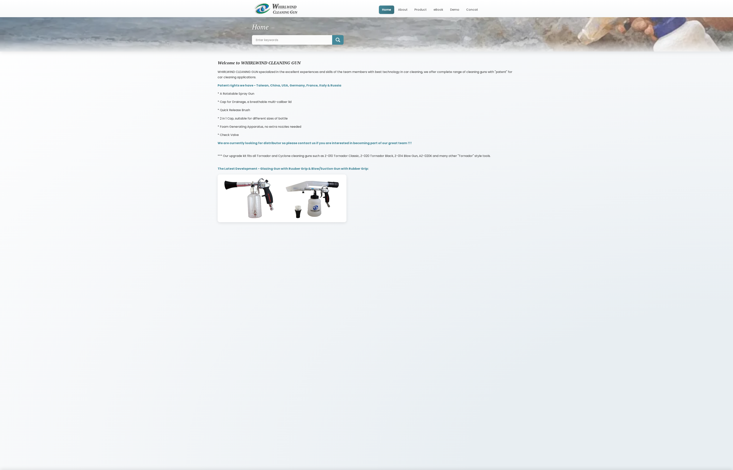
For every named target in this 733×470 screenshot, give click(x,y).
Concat (472, 9)
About (403, 9)
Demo (454, 9)
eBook (438, 9)
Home (386, 9)
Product (420, 9)
